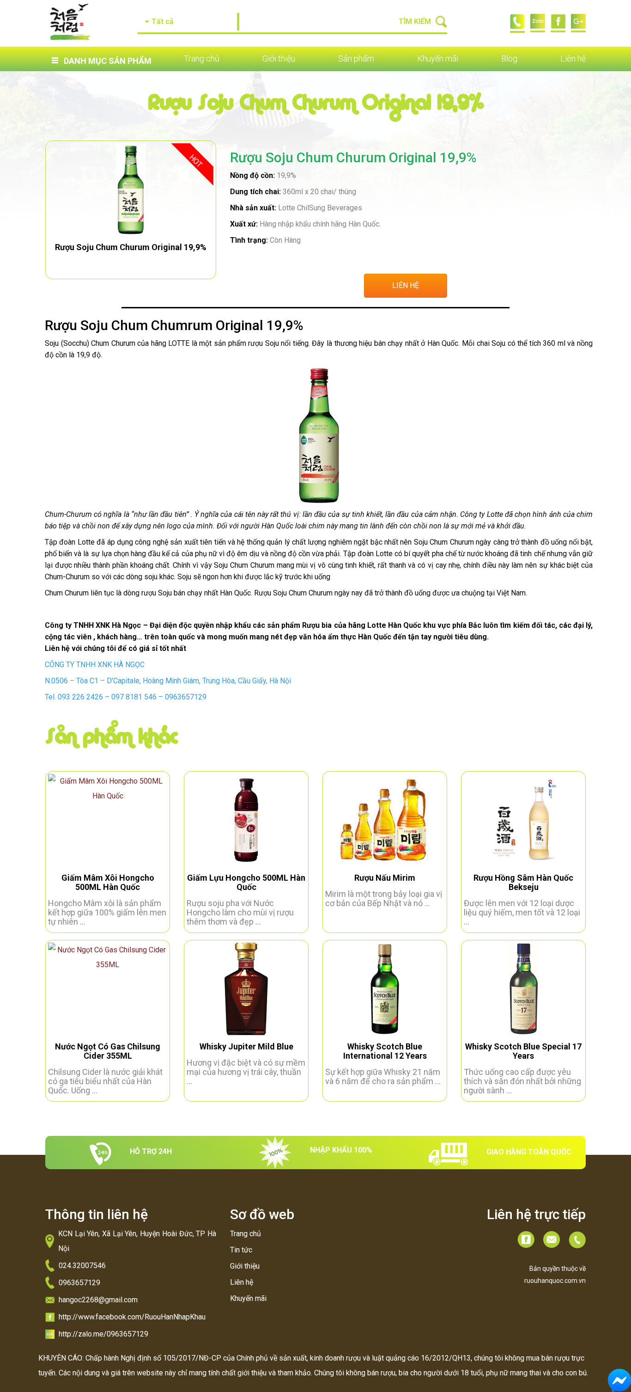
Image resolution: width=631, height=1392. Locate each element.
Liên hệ (573, 58)
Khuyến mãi (437, 58)
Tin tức (241, 1249)
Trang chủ (201, 58)
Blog (509, 58)
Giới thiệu (278, 58)
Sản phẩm (356, 58)
